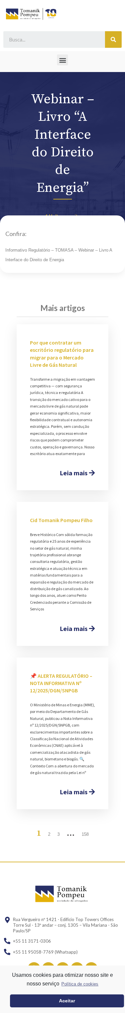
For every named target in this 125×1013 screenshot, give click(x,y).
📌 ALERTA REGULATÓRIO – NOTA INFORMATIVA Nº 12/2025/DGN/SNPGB (61, 683)
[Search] (113, 39)
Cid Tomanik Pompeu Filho (61, 520)
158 (85, 834)
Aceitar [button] (67, 1000)
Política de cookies (79, 983)
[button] (62, 59)
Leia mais (74, 473)
